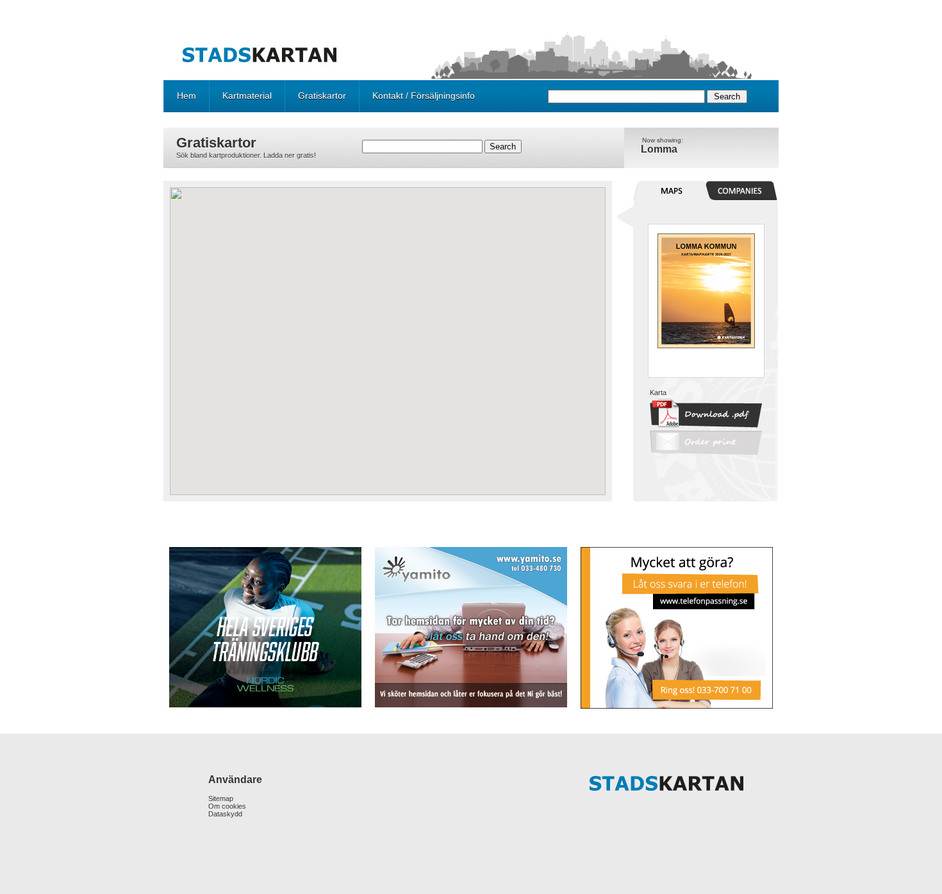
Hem (186, 95)
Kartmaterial (247, 95)
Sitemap (220, 798)
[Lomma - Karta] (706, 346)
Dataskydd (225, 814)
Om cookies (227, 806)
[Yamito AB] (471, 627)
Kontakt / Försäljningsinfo (423, 95)
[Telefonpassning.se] (676, 628)
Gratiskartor (322, 95)
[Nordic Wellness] (266, 627)
